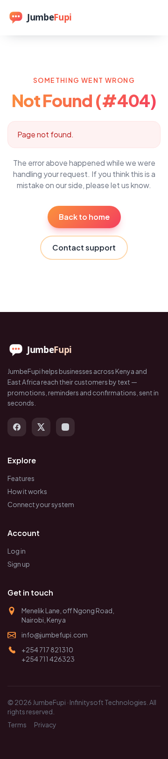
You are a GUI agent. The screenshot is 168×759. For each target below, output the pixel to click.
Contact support (84, 247)
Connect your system (40, 504)
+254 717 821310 (47, 649)
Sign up (18, 564)
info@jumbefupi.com (54, 634)
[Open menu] (150, 17)
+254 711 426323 (48, 659)
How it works (27, 491)
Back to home (84, 217)
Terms (17, 724)
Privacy (45, 724)
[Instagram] (65, 427)
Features (21, 478)
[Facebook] (16, 427)
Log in (16, 551)
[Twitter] (41, 427)
